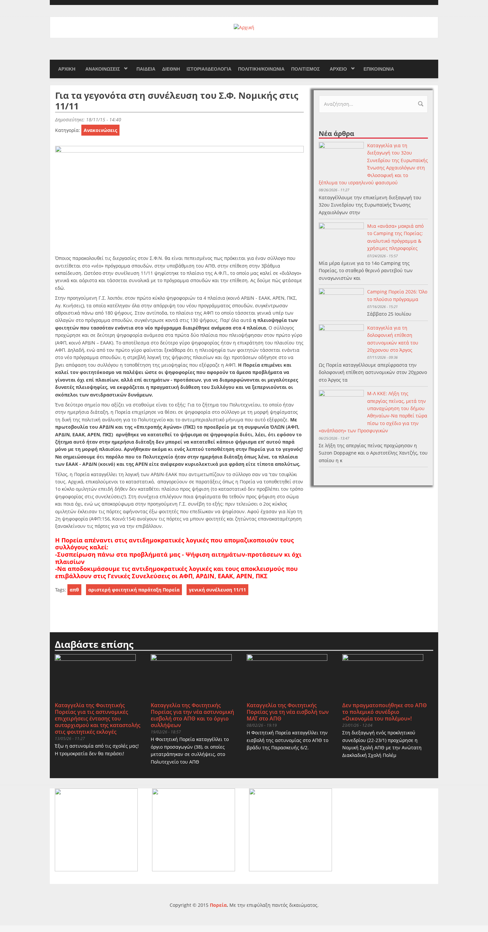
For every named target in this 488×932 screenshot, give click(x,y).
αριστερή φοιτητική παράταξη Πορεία (134, 590)
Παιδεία (145, 69)
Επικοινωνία (379, 69)
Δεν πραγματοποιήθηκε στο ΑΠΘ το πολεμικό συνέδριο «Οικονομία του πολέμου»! (384, 712)
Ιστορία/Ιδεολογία (209, 69)
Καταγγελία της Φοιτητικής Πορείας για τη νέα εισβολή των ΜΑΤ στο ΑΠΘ (288, 712)
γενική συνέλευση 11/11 (217, 590)
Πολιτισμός (305, 69)
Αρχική (66, 69)
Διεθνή (171, 69)
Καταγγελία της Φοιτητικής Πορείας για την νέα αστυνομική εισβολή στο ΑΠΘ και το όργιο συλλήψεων (192, 715)
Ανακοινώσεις (102, 69)
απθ (74, 590)
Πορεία (218, 905)
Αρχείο (338, 69)
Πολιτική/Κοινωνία (261, 69)
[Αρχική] (244, 27)
